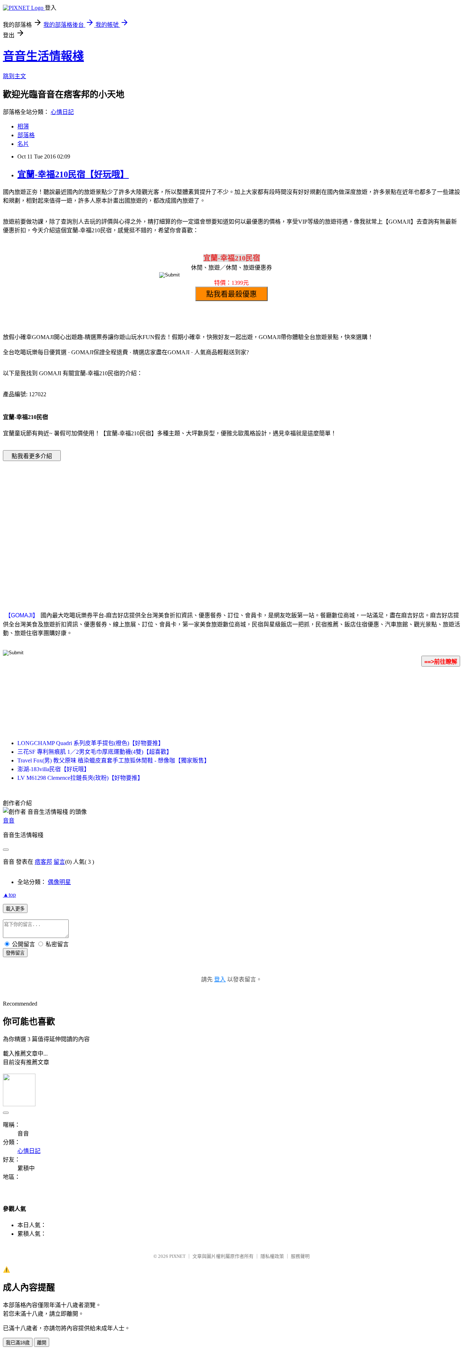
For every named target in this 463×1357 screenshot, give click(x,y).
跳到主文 (14, 76)
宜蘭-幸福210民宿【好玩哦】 (73, 174)
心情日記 (62, 112)
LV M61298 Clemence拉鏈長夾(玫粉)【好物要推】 (80, 778)
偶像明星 (59, 882)
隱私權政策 (272, 1256)
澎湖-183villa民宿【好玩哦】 (53, 769)
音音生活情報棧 (43, 56)
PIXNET (177, 1256)
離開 (41, 1342)
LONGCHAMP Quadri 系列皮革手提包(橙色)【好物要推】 (90, 743)
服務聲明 (300, 1256)
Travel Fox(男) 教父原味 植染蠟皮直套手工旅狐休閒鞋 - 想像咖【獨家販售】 (113, 760)
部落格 (26, 135)
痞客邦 (43, 862)
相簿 (23, 126)
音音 (8, 820)
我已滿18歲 (18, 1342)
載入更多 (15, 909)
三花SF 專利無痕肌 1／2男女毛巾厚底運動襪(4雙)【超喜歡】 (94, 752)
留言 (59, 862)
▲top (9, 895)
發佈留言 (15, 953)
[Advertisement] (170, 525)
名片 (23, 144)
